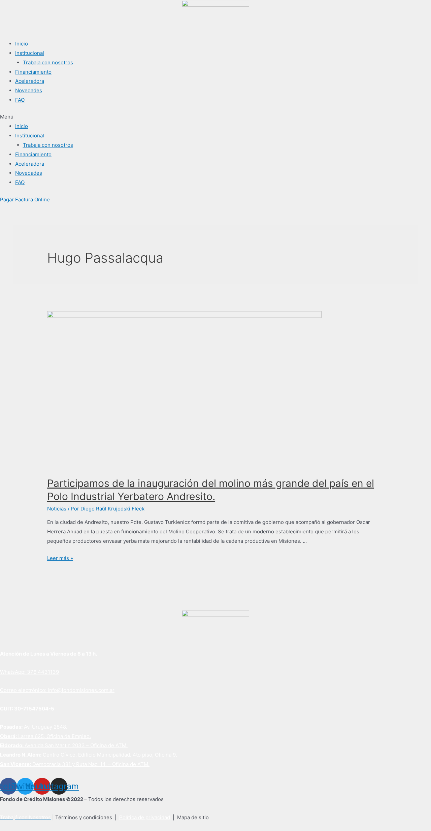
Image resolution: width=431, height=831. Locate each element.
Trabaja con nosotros (48, 62)
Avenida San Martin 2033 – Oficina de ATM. (64, 745)
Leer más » (60, 558)
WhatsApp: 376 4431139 (29, 672)
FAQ (20, 100)
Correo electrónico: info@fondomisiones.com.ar (57, 690)
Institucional (29, 53)
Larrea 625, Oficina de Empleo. (45, 736)
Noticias (56, 508)
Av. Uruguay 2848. (33, 727)
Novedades (28, 90)
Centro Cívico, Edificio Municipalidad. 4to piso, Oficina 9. (88, 755)
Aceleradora (29, 81)
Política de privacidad (144, 817)
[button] (215, 117)
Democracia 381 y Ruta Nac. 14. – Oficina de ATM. (75, 764)
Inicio (21, 43)
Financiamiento (33, 72)
